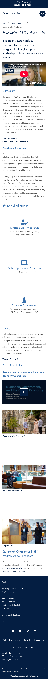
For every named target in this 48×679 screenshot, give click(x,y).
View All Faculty (9, 359)
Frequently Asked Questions (13, 571)
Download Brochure (11, 490)
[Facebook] (20, 630)
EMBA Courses (8, 138)
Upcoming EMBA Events (12, 436)
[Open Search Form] (44, 4)
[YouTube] (35, 630)
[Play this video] (24, 392)
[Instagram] (27, 630)
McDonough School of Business (24, 4)
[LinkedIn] (12, 630)
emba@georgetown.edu (12, 568)
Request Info (7, 545)
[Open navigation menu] (4, 4)
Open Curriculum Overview (14, 141)
